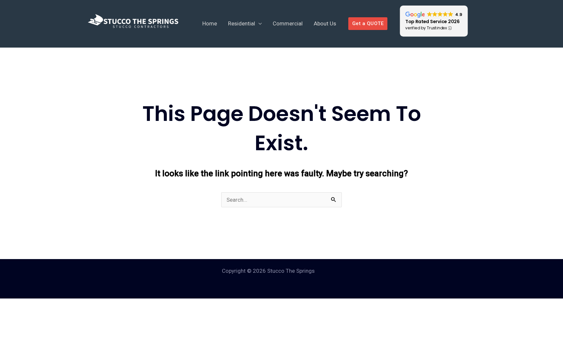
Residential (241, 23)
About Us (325, 23)
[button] (368, 23)
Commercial (288, 23)
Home (209, 23)
